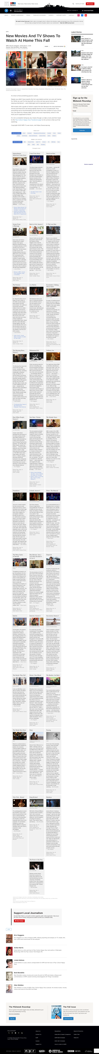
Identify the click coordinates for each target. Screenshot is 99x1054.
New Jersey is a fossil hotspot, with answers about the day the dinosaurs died (87, 42)
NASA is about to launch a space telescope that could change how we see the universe (86, 84)
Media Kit (76, 1037)
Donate (90, 4)
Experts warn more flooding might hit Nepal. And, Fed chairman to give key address (87, 56)
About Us (38, 1031)
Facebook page (28, 120)
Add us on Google (58, 46)
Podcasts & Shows (39, 15)
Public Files (77, 1034)
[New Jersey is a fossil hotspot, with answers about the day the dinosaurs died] (76, 39)
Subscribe (82, 130)
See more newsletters (14, 1014)
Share (46, 46)
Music (28, 15)
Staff (37, 1037)
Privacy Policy (23, 1038)
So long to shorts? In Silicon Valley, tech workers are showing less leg (86, 69)
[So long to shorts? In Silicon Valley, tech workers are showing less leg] (76, 67)
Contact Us (38, 1034)
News (6, 15)
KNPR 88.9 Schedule (60, 1037)
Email (74, 110)
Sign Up (12, 1018)
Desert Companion (17, 15)
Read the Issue (68, 1018)
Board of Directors (78, 1031)
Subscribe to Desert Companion (63, 1034)
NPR (7, 31)
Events (51, 15)
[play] (6, 10)
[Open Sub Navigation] (9, 15)
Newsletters (80, 4)
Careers (37, 1041)
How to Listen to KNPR (60, 1044)
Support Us (38, 1044)
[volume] (10, 10)
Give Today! (20, 920)
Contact (71, 15)
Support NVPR (61, 15)
